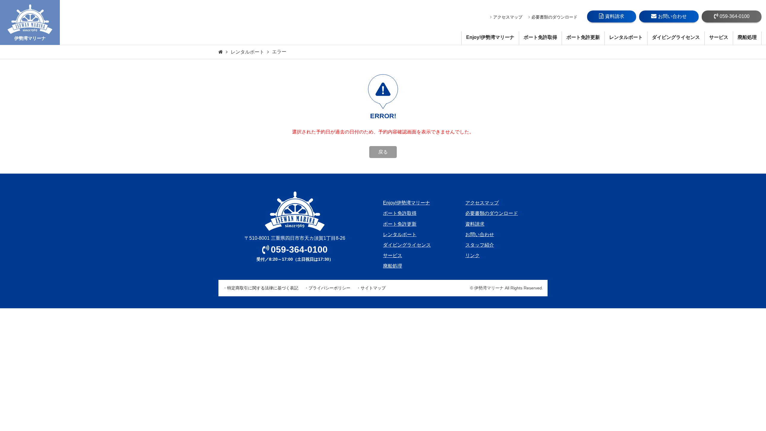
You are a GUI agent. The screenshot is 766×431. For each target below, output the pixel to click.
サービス (718, 37)
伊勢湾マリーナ (30, 38)
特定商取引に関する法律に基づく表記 (262, 288)
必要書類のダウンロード (554, 17)
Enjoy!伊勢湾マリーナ (490, 37)
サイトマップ (373, 288)
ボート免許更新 (583, 37)
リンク (472, 255)
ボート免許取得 (540, 37)
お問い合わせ (672, 16)
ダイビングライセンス (676, 37)
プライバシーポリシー (329, 288)
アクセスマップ (507, 17)
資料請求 (614, 16)
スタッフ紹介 (479, 245)
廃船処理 (747, 37)
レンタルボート (626, 37)
